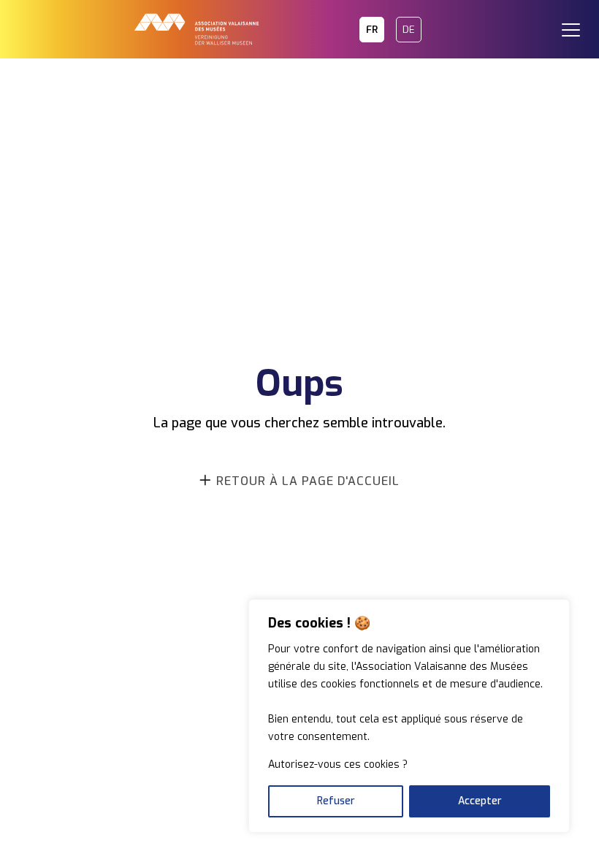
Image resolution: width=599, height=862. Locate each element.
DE (408, 29)
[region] (409, 716)
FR (372, 29)
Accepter (480, 801)
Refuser (336, 801)
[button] (577, 22)
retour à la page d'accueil (308, 481)
